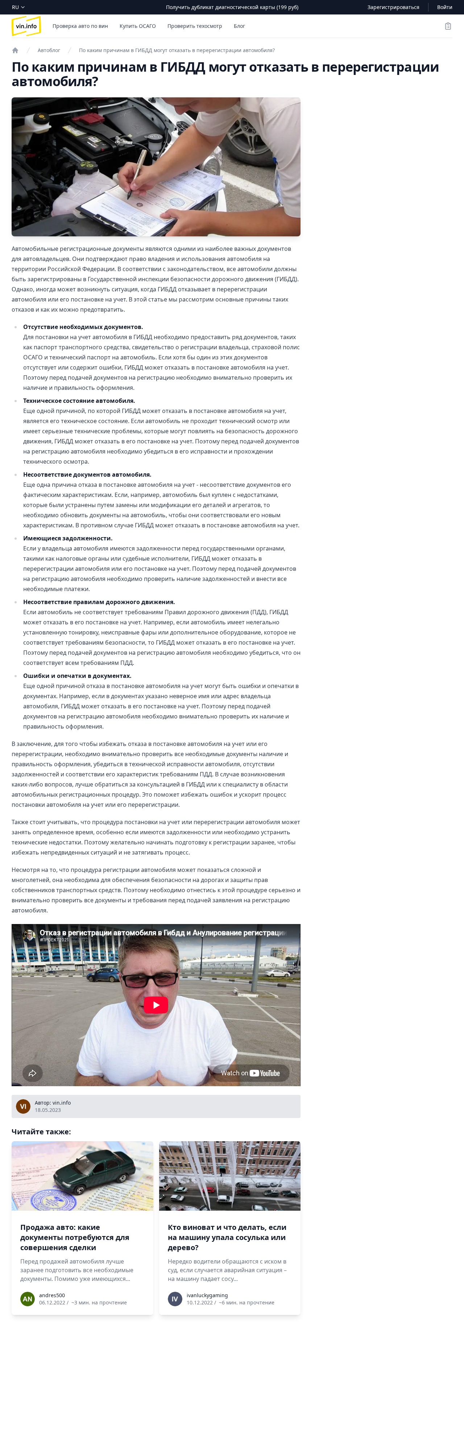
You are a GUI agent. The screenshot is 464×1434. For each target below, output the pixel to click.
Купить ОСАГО (138, 25)
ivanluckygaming (207, 1295)
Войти (444, 7)
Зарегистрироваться (393, 7)
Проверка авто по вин (80, 25)
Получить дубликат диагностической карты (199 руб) (232, 7)
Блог (239, 25)
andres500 (52, 1295)
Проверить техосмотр (194, 25)
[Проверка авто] (15, 50)
